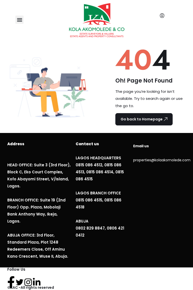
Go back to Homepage (142, 119)
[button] (19, 20)
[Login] (163, 15)
